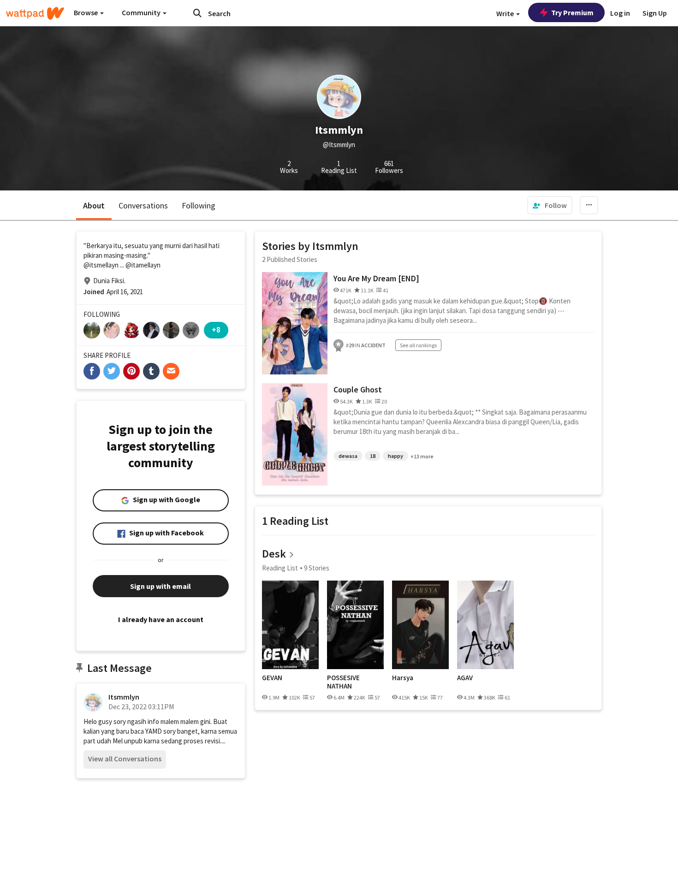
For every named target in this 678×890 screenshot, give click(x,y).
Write (505, 13)
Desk (274, 553)
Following (198, 205)
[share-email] (171, 371)
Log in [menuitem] (620, 13)
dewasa (348, 455)
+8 (216, 329)
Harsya (402, 678)
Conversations (143, 205)
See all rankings (418, 345)
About (94, 205)
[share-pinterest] (131, 371)
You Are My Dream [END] (376, 278)
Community (142, 12)
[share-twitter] (111, 371)
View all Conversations (124, 758)
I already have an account (160, 619)
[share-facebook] (91, 371)
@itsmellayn (101, 265)
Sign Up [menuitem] (654, 13)
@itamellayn (143, 265)
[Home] (35, 13)
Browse (86, 12)
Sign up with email (160, 586)
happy (395, 455)
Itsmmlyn (123, 697)
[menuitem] (549, 205)
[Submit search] (197, 13)
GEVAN (272, 678)
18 (372, 455)
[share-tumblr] (151, 371)
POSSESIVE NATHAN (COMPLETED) (348, 682)
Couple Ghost (357, 389)
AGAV (465, 678)
